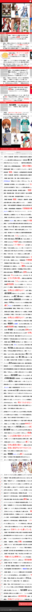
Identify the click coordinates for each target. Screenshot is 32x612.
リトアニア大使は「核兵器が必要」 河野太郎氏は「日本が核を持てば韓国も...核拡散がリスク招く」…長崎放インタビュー (16, 118)
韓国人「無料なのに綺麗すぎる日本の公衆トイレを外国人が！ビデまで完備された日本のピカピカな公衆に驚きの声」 (18, 37)
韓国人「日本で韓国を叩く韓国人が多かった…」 (15, 408)
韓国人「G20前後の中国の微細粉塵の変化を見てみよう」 (17, 457)
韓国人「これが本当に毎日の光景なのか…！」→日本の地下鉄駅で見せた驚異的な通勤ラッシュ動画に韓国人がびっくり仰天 (16, 48)
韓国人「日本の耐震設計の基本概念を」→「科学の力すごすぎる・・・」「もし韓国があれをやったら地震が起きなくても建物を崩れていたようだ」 (18, 74)
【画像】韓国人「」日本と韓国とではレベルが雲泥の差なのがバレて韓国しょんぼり (18, 55)
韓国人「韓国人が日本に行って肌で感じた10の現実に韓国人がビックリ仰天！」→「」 (16, 44)
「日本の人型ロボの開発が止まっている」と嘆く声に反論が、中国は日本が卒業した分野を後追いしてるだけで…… (16, 97)
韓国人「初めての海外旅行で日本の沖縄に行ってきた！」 (17, 417)
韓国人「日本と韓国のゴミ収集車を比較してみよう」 (16, 451)
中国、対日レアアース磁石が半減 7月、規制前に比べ (16, 581)
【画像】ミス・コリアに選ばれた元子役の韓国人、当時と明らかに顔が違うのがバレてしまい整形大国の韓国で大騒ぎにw (16, 62)
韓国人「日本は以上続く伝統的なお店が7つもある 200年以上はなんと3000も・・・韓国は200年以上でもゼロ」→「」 (16, 83)
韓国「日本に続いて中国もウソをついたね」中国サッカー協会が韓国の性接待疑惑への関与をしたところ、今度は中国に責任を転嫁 (16, 65)
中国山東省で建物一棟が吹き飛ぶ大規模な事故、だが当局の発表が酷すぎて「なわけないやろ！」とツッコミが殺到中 (18, 89)
